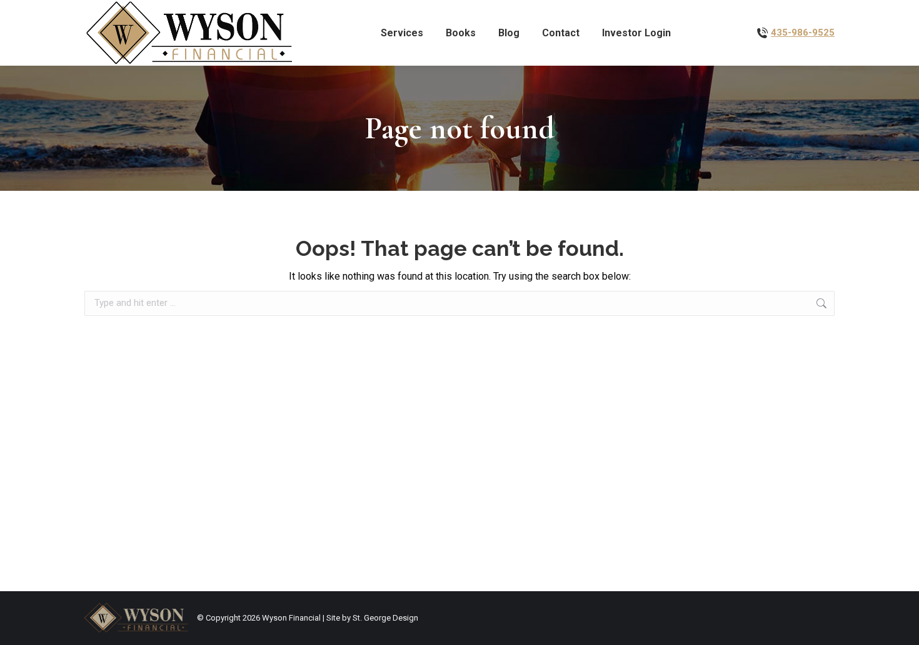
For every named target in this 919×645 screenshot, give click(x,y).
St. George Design (385, 617)
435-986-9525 (803, 32)
